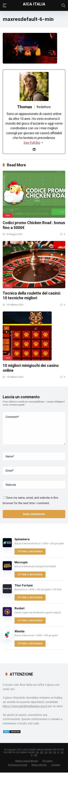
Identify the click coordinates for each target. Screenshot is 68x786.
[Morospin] (7, 569)
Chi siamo (47, 760)
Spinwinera (22, 539)
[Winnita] (7, 638)
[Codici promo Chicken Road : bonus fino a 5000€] (34, 194)
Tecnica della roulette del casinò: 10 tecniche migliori (32, 295)
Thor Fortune (24, 585)
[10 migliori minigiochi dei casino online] (34, 335)
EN (54, 752)
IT (32, 755)
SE (62, 752)
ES (46, 752)
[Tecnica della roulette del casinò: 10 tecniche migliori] (34, 264)
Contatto (55, 764)
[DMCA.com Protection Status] (12, 732)
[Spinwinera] (7, 546)
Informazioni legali (17, 764)
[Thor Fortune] (7, 592)
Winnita (19, 631)
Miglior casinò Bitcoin (26, 760)
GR (35, 755)
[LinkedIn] (34, 149)
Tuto (7, 215)
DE (50, 752)
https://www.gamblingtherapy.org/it (25, 706)
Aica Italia (34, 4)
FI (58, 752)
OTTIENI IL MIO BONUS (30, 551)
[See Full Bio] (42, 142)
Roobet (19, 608)
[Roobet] (7, 615)
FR (37, 752)
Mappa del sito (39, 764)
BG (41, 752)
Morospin (21, 562)
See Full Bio (32, 143)
